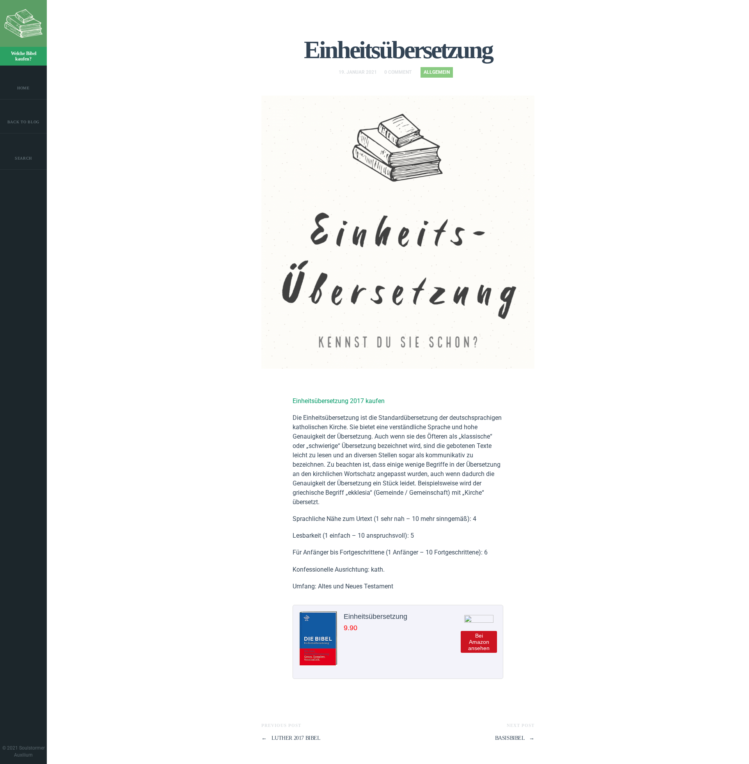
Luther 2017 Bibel (290, 738)
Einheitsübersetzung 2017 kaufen (339, 401)
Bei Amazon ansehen (479, 642)
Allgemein (437, 72)
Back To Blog (23, 122)
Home (23, 88)
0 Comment (398, 72)
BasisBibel (514, 738)
